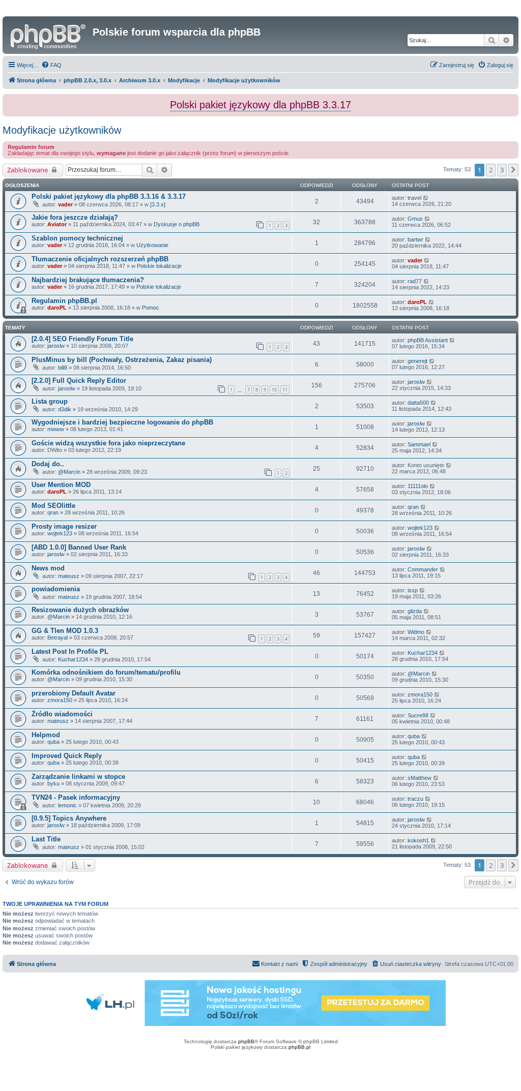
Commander (423, 569)
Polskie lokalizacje (159, 266)
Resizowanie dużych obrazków (80, 610)
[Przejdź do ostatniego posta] (426, 198)
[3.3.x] (157, 204)
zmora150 (59, 700)
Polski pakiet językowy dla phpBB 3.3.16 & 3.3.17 (109, 196)
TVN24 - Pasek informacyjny (76, 797)
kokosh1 (418, 840)
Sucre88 (418, 715)
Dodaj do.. (48, 464)
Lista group (50, 401)
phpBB (246, 1041)
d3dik (64, 409)
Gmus (415, 219)
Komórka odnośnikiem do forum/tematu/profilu (106, 672)
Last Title (46, 839)
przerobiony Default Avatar (73, 693)
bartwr (415, 239)
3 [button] (502, 169)
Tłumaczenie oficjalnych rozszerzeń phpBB (100, 259)
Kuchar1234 (73, 659)
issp (413, 590)
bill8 (62, 368)
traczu (415, 799)
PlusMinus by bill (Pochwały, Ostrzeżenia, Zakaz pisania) (122, 359)
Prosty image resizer (64, 526)
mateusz (68, 576)
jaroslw (56, 346)
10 (274, 389)
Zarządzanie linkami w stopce (78, 776)
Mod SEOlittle (53, 505)
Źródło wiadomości (62, 714)
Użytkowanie (152, 245)
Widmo (416, 632)
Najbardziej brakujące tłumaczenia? (88, 280)
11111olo (418, 486)
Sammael (419, 444)
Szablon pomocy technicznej (77, 238)
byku (53, 783)
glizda (415, 611)
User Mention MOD (61, 485)
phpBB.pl (299, 1047)
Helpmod (46, 735)
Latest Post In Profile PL (70, 651)
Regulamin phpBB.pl (64, 301)
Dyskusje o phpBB (176, 224)
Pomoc (150, 308)
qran (53, 512)
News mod (48, 568)
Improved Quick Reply (67, 756)
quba (53, 742)
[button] (513, 170)
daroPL (57, 308)
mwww (55, 429)
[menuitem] (51, 65)
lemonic (67, 805)
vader (65, 204)
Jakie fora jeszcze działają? (75, 217)
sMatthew (419, 778)
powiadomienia (56, 589)
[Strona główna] (49, 35)
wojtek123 (59, 533)
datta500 (418, 403)
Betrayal (57, 637)
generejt (417, 361)
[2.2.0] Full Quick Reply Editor (79, 380)
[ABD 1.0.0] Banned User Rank (79, 547)
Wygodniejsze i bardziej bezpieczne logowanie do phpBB (122, 422)
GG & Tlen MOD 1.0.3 (65, 630)
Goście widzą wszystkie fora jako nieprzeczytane (108, 443)
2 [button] (491, 169)
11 (284, 389)
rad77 (415, 281)
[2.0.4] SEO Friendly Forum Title (82, 339)
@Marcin (69, 472)
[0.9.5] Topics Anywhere (69, 818)
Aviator (57, 224)
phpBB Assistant (428, 340)
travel (414, 198)
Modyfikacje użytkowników (62, 130)
